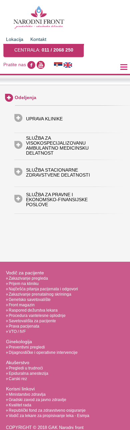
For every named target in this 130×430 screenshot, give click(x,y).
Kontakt (38, 39)
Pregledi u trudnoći (25, 368)
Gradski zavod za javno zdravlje (37, 399)
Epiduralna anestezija (28, 373)
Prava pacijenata (23, 326)
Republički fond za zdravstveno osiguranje (47, 410)
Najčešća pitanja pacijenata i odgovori (43, 289)
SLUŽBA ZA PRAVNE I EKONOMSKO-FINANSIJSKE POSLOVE (57, 199)
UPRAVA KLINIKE (44, 118)
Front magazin (21, 305)
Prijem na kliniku (23, 283)
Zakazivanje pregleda (28, 278)
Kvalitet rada (19, 405)
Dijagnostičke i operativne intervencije (43, 352)
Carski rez (17, 378)
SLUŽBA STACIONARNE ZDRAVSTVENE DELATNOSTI (58, 172)
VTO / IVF (17, 331)
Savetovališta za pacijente (32, 321)
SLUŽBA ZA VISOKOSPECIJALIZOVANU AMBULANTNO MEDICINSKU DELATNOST (57, 146)
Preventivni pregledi (26, 347)
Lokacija (14, 39)
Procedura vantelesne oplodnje (37, 315)
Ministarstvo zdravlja (27, 394)
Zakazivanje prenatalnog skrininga (39, 294)
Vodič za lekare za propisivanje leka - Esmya (48, 415)
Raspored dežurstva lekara (33, 310)
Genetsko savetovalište (29, 299)
